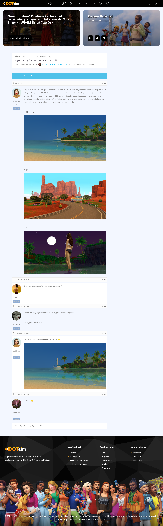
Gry (103, 452)
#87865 (104, 83)
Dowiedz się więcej (19, 38)
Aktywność (106, 456)
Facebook (137, 452)
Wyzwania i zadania (55, 57)
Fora (32, 57)
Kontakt (73, 452)
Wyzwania (106, 468)
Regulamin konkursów (79, 460)
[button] (149, 3)
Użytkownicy (107, 460)
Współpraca (75, 456)
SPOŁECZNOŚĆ (41, 57)
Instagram (137, 460)
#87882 (104, 279)
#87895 (104, 306)
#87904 (104, 333)
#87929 (104, 394)
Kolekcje (105, 464)
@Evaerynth (30, 112)
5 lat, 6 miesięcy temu (58, 64)
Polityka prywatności (78, 464)
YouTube (137, 456)
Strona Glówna (23, 57)
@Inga (28, 228)
